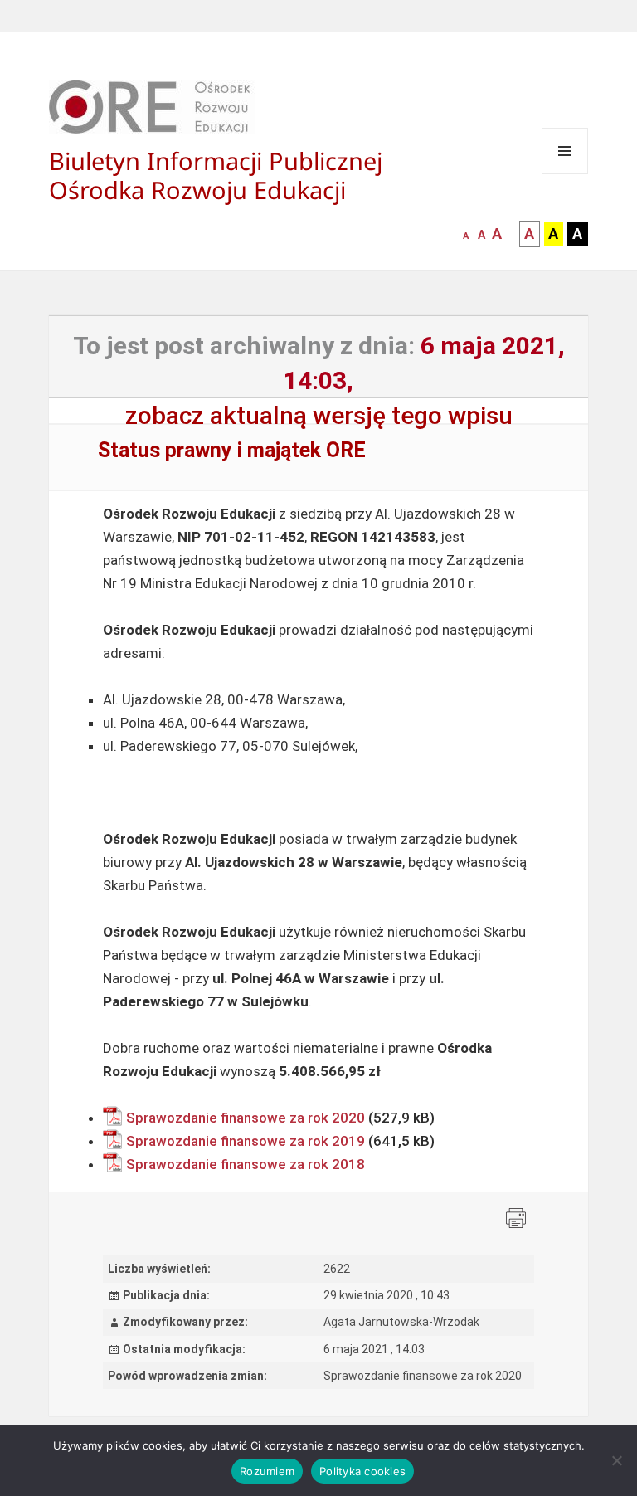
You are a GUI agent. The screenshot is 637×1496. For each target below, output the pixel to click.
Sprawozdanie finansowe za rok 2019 (245, 1141)
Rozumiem (267, 1471)
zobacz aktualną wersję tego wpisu (319, 415)
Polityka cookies (362, 1471)
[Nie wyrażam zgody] (616, 1460)
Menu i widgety (565, 173)
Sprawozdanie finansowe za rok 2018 (245, 1164)
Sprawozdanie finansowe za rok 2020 (245, 1117)
